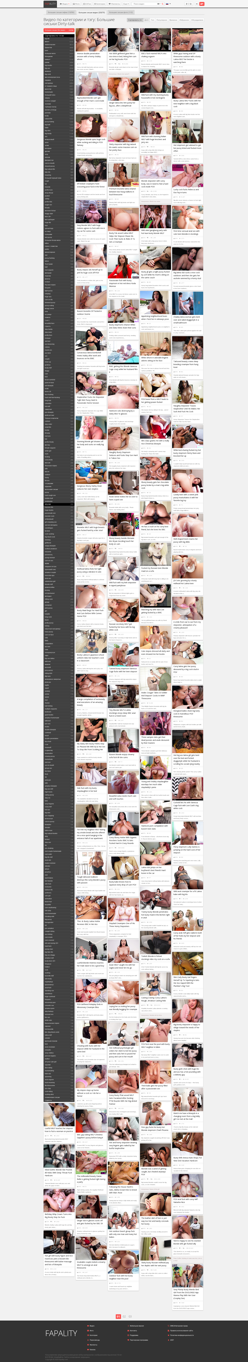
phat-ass (48, 682)
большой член (50, 95)
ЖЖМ (47, 564)
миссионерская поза (52, 77)
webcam (48, 780)
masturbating (49, 1071)
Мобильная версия (137, 1326)
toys (46, 225)
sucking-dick (49, 1094)
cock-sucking (49, 534)
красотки (48, 89)
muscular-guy (49, 575)
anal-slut (48, 860)
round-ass (48, 350)
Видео (65, 4)
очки (46, 650)
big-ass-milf (49, 789)
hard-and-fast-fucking (52, 397)
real (46, 700)
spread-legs (49, 228)
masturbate (49, 759)
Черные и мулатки (51, 418)
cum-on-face (49, 635)
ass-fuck (48, 353)
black (47, 620)
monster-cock (49, 516)
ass (46, 136)
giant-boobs (49, 715)
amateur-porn (49, 1008)
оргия (47, 697)
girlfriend (48, 543)
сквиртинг (48, 409)
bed (46, 377)
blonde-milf (49, 584)
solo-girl (48, 896)
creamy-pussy (50, 756)
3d (46, 777)
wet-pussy (48, 237)
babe (46, 128)
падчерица (49, 982)
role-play (48, 910)
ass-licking (48, 934)
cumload (48, 733)
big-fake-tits (49, 952)
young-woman (50, 558)
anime (47, 694)
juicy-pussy (49, 670)
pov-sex (47, 724)
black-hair (48, 902)
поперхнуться (50, 652)
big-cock (48, 74)
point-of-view (49, 383)
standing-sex (49, 991)
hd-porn (47, 288)
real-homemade (50, 913)
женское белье (50, 211)
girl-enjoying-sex (51, 522)
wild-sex (48, 661)
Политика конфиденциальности (182, 1335)
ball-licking (48, 706)
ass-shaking (49, 848)
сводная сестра (50, 566)
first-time (48, 771)
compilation (49, 644)
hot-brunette (49, 1029)
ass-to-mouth (49, 765)
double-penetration (51, 738)
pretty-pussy (49, 623)
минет (47, 42)
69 (46, 925)
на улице (48, 314)
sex (46, 356)
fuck (46, 1044)
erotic (47, 389)
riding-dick (48, 673)
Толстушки (49, 264)
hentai (47, 430)
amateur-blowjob (51, 786)
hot (46, 439)
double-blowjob (50, 730)
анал (46, 142)
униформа (48, 501)
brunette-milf (49, 976)
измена (47, 317)
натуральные (50, 593)
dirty (46, 836)
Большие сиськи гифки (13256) (61, 12)
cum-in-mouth (50, 163)
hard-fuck (48, 946)
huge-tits (48, 222)
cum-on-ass (49, 561)
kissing (47, 590)
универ (47, 691)
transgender (49, 922)
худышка (48, 486)
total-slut (48, 1074)
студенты (48, 1100)
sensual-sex (49, 1014)
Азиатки (48, 276)
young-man (49, 949)
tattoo (47, 243)
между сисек (49, 308)
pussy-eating (49, 305)
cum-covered (49, 940)
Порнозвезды (95, 1340)
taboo (47, 261)
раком (47, 62)
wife (46, 469)
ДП (46, 611)
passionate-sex (50, 513)
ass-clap (48, 1088)
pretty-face (48, 335)
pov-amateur (49, 928)
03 (130, 1316)
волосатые (49, 819)
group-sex (48, 768)
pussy (47, 492)
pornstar (48, 113)
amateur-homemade (52, 718)
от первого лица (51, 86)
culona (47, 347)
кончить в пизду (50, 110)
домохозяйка (49, 587)
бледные (48, 964)
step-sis (47, 798)
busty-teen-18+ (50, 961)
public (47, 249)
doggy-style (49, 214)
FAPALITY (61, 1333)
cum (46, 374)
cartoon (47, 421)
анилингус (48, 994)
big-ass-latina (49, 658)
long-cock (48, 617)
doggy (47, 371)
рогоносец (48, 555)
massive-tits (49, 507)
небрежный (49, 519)
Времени (173, 20)
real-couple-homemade (53, 851)
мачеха (47, 279)
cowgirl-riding (49, 931)
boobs (47, 727)
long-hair (48, 400)
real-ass (48, 436)
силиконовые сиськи (52, 1097)
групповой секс (50, 569)
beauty (47, 208)
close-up (48, 362)
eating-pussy (49, 795)
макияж (47, 664)
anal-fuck (48, 988)
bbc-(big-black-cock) (52, 1032)
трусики (48, 1065)
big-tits (47, 39)
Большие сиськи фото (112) (121, 12)
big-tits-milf (48, 857)
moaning (48, 175)
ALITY (50, 4)
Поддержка (134, 1335)
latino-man (48, 830)
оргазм (47, 157)
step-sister (48, 424)
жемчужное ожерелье (53, 679)
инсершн (48, 148)
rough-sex (48, 205)
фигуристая (49, 160)
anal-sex (48, 578)
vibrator (47, 866)
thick (46, 774)
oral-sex (48, 762)
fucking (47, 457)
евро (46, 655)
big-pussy (48, 919)
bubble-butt (49, 498)
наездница (49, 83)
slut (46, 255)
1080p (47, 199)
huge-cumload (50, 996)
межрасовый (49, 139)
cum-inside (49, 937)
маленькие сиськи (51, 489)
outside (47, 1038)
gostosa (47, 365)
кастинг (47, 647)
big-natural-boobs (51, 833)
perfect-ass (49, 190)
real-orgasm (49, 270)
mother (47, 1059)
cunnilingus (49, 528)
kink (46, 801)
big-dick (47, 131)
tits (46, 845)
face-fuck (48, 741)
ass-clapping (49, 816)
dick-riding (48, 1068)
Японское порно (51, 466)
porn (46, 50)
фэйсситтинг (49, 415)
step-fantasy (49, 1011)
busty (47, 116)
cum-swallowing (50, 908)
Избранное (184, 20)
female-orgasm (50, 448)
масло (47, 472)
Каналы (92, 1349)
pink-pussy (48, 608)
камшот (47, 59)
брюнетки (48, 47)
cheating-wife (49, 916)
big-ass (47, 68)
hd (46, 184)
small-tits (48, 427)
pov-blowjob (49, 412)
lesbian (47, 282)
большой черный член (53, 178)
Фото (77, 4)
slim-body (48, 979)
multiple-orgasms (51, 709)
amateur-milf (49, 958)
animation (48, 899)
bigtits (47, 685)
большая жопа (50, 53)
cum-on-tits (49, 300)
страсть (48, 326)
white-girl (48, 451)
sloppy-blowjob (50, 546)
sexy (46, 154)
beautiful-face (49, 323)
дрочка (47, 151)
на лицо (48, 231)
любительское (50, 45)
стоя (46, 744)
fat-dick (47, 531)
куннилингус (49, 985)
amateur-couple (50, 572)
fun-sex (47, 1017)
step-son (48, 842)
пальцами (48, 234)
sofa (46, 638)
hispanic (48, 999)
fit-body (47, 433)
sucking (47, 973)
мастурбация (50, 219)
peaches (48, 872)
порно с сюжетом (51, 246)
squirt (47, 688)
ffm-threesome (50, 1085)
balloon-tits (49, 890)
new (46, 311)
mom (46, 454)
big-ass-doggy (50, 955)
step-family (48, 329)
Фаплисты (115, 4)
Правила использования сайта (181, 1330)
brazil (47, 736)
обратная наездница (52, 629)
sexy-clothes (49, 1053)
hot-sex (47, 810)
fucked (47, 839)
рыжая (47, 196)
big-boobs (48, 65)
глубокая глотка (50, 107)
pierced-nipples (50, 1056)
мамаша (48, 71)
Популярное (162, 20)
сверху (47, 98)
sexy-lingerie (49, 804)
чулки (47, 145)
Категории (100, 4)
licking (47, 626)
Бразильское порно (52, 1023)
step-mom (48, 332)
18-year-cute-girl (50, 1062)
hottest (47, 967)
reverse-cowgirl (50, 101)
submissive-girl (50, 581)
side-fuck (48, 884)
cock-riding (49, 1091)
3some (47, 703)
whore (47, 869)
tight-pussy (48, 291)
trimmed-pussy (50, 303)
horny (47, 477)
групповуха (49, 878)
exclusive (48, 887)
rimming (48, 540)
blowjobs (48, 824)
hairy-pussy (49, 632)
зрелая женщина (51, 525)
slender (47, 827)
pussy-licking (49, 122)
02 (124, 1316)
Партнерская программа (139, 1340)
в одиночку (49, 750)
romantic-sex (49, 1005)
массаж (47, 463)
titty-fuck (48, 676)
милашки (48, 273)
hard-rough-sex (50, 495)
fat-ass (47, 480)
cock (46, 970)
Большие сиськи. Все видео (55, 30)
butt (46, 267)
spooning (48, 1077)
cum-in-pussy (49, 822)
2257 (172, 1340)
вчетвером (48, 881)
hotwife (47, 614)
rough (47, 181)
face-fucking (49, 394)
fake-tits (47, 172)
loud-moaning (50, 1082)
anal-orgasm (49, 1080)
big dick (47, 813)
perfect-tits (48, 202)
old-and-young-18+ (51, 943)
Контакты (133, 1330)
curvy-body (49, 460)
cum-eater (48, 854)
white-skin (48, 1020)
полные (48, 338)
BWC (46, 641)
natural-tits (48, 119)
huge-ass (48, 297)
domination (49, 753)
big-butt (47, 125)
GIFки (88, 4)
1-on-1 (47, 320)
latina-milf (48, 1035)
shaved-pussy (50, 166)
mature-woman (50, 863)
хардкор (48, 80)
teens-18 (48, 391)
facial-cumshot (50, 380)
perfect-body (49, 442)
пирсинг (48, 1026)
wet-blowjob (49, 386)
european (48, 605)
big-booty (48, 133)
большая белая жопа (52, 240)
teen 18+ (48, 217)
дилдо (47, 602)
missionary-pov (50, 1002)
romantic (48, 1050)
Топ (152, 20)
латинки (48, 104)
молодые (48, 596)
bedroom (48, 712)
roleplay (48, 294)
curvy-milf (48, 807)
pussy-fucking (50, 258)
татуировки (49, 483)
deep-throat (49, 193)
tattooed (48, 721)
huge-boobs (49, 510)
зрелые (47, 341)
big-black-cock (50, 537)
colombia (48, 403)
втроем (47, 187)
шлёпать (48, 893)
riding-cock (49, 599)
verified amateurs (51, 549)
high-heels (48, 792)
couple (47, 359)
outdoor (47, 475)
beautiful (48, 905)
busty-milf (48, 368)
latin (46, 783)
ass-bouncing (49, 344)
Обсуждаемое (197, 20)
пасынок (48, 552)
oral (46, 875)
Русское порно (50, 285)
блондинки (49, 56)
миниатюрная (50, 252)
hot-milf (47, 406)
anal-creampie (50, 1047)
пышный (48, 747)
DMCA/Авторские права (179, 1326)
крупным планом (51, 1041)
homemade (49, 92)
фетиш (47, 445)
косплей (48, 667)
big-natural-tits (50, 169)
